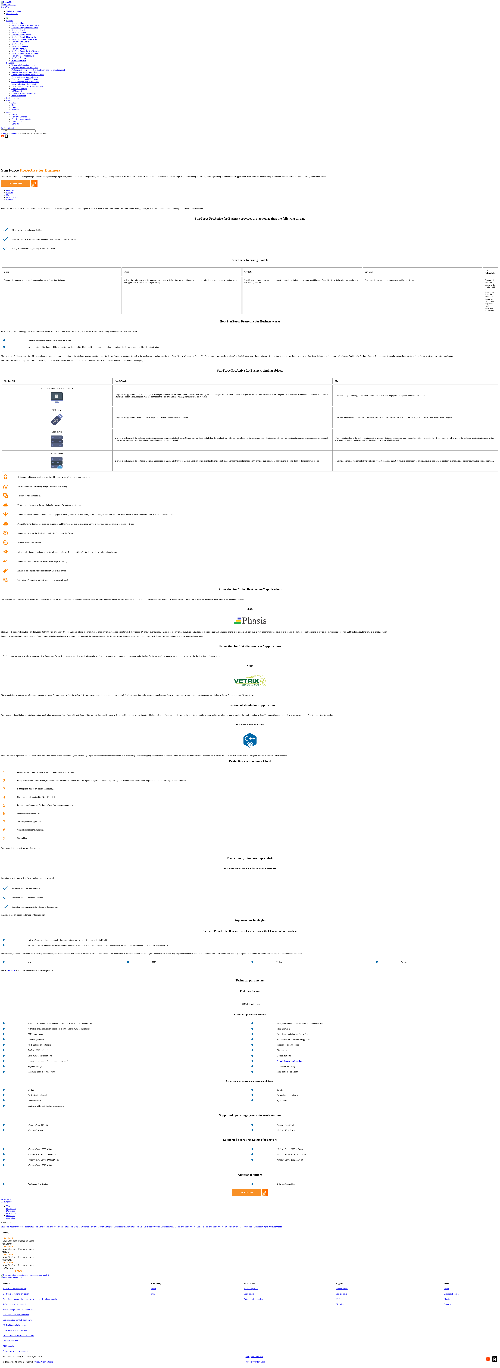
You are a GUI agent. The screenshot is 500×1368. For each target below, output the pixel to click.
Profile (14, 114)
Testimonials (16, 121)
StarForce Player (8, 1227)
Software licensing (19, 89)
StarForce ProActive (122, 1227)
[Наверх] (6, 2)
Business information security (23, 65)
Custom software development (23, 93)
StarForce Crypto (261, 1227)
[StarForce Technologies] (8, 4)
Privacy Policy (40, 1362)
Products (9, 21)
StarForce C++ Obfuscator (242, 1227)
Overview (10, 190)
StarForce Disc (137, 1227)
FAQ (338, 1299)
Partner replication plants (254, 1299)
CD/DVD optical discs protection (25, 81)
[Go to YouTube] (2, 136)
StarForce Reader (22, 1227)
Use (8, 195)
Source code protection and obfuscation (27, 74)
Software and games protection (24, 72)
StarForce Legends (19, 117)
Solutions (10, 63)
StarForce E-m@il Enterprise (77, 1227)
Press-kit (14, 110)
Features (9, 200)
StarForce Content (37, 1227)
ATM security (17, 91)
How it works (12, 197)
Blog (13, 105)
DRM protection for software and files (27, 86)
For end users (341, 1294)
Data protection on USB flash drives (26, 79)
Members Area (12, 14)
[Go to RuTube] (6, 136)
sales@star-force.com (254, 1356)
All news (18, 1271)
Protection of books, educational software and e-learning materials (38, 70)
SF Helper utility (343, 1304)
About (8, 112)
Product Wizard (7, 128)
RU (2, 7)
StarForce (18, 23)
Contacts (15, 124)
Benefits (9, 193)
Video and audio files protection (24, 77)
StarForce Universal (152, 1227)
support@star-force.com (255, 1362)
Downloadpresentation (11, 1212)
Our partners (249, 1294)
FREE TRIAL (7, 1200)
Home (3, 133)
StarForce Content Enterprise (101, 1227)
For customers (342, 1289)
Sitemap (50, 1362)
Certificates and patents (20, 119)
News (13, 103)
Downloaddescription (10, 1216)
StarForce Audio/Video (55, 1227)
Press (8, 100)
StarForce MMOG (168, 1227)
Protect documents (13, 98)
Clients (446, 1299)
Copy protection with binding (23, 84)
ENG (7, 7)
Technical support (13, 11)
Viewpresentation (11, 1207)
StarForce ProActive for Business (190, 1227)
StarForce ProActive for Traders (218, 1227)
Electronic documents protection (24, 67)
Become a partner (251, 1289)
